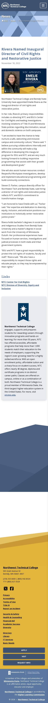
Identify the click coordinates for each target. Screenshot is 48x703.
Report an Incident (11, 608)
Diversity (7, 627)
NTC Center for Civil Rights (16, 282)
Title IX (6, 605)
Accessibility (9, 598)
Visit (24, 656)
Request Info (24, 662)
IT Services (8, 639)
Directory (7, 633)
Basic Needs (8, 643)
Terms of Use (9, 602)
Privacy (6, 595)
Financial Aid (9, 621)
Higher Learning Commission (31, 694)
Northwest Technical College (20, 567)
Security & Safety (11, 614)
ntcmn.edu (10, 395)
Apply (24, 650)
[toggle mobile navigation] (43, 5)
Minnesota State (11, 681)
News (13, 21)
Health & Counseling (12, 617)
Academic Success (11, 624)
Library (6, 636)
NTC (6, 21)
